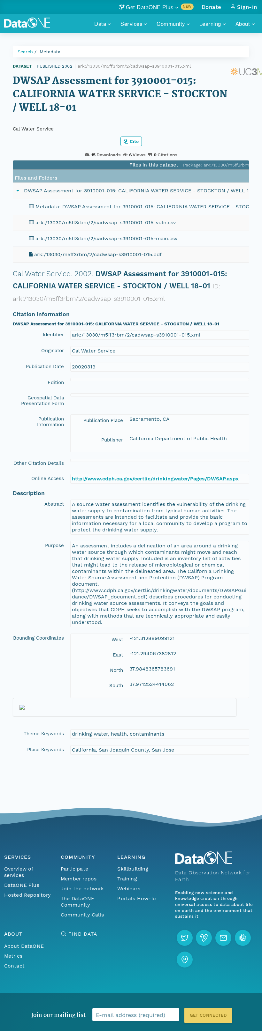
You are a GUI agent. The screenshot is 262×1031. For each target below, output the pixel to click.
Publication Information (50, 421)
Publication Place (103, 420)
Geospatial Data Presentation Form (42, 400)
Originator (52, 350)
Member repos (78, 879)
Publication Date (45, 366)
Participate (74, 869)
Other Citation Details (38, 463)
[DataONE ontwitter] (185, 938)
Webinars (128, 889)
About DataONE (24, 946)
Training (127, 879)
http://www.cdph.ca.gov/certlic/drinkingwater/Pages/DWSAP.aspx (155, 479)
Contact (14, 966)
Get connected (208, 1015)
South (116, 685)
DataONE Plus (21, 885)
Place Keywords (45, 750)
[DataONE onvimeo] (204, 938)
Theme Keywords (44, 734)
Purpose (54, 545)
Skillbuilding (132, 869)
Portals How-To (136, 898)
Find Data (82, 934)
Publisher (112, 440)
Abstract (54, 504)
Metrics (13, 956)
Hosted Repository (27, 895)
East (118, 655)
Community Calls (82, 915)
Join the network (82, 889)
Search (25, 51)
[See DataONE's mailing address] (185, 960)
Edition (56, 382)
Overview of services (18, 872)
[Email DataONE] (223, 938)
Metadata (50, 51)
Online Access (47, 478)
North (116, 670)
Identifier (53, 334)
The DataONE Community (77, 901)
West (117, 639)
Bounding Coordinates (38, 638)
